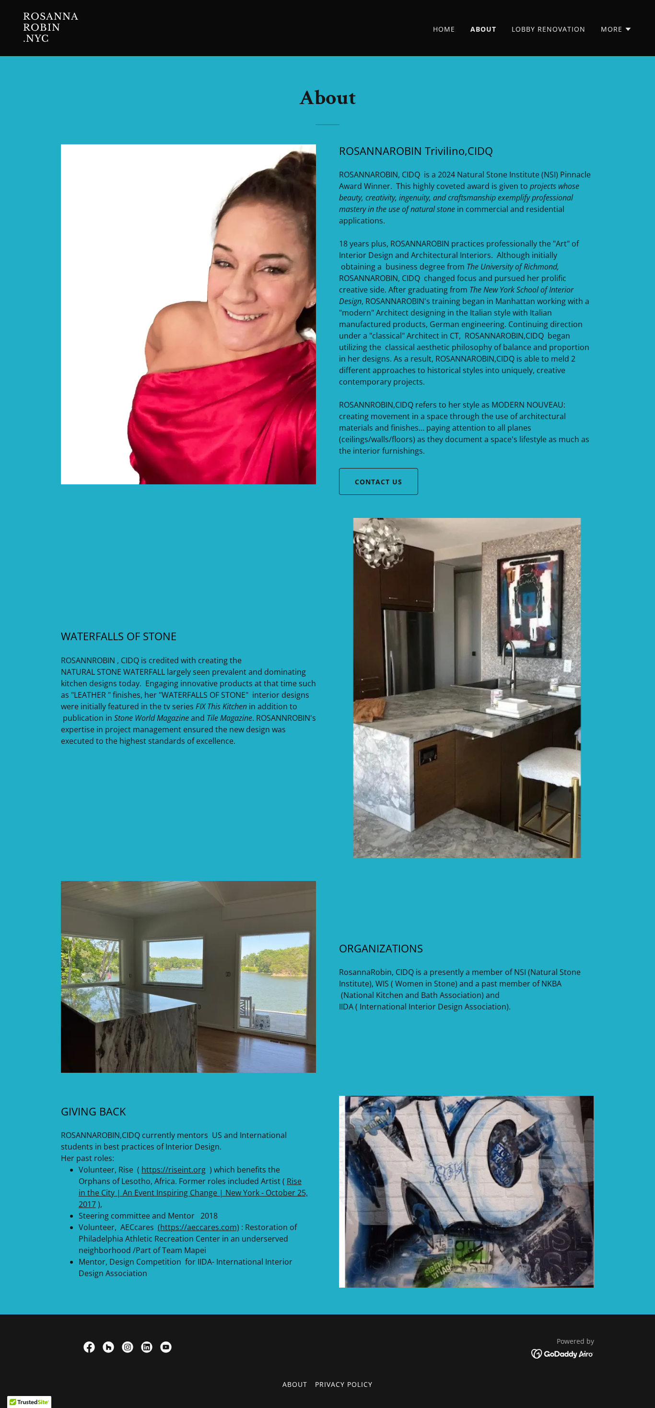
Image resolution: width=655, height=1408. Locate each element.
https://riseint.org (173, 1169)
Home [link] (444, 29)
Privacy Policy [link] (344, 1384)
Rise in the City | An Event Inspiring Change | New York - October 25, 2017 (193, 1192)
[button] (616, 29)
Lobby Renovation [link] (548, 29)
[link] (171, 39)
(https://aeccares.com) (198, 1227)
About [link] (483, 29)
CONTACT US (378, 481)
